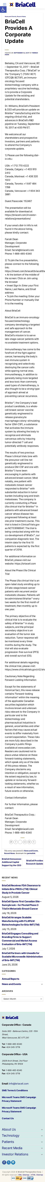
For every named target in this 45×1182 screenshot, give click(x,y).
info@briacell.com (19, 1083)
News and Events (10, 16)
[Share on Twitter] (20, 842)
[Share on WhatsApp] (11, 842)
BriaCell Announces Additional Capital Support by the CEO (11, 862)
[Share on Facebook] (16, 842)
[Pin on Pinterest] (29, 842)
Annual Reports (10, 978)
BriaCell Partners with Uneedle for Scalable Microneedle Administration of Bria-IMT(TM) (22, 957)
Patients (8, 1142)
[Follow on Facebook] (4, 1162)
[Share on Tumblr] (34, 842)
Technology (10, 1135)
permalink (31, 853)
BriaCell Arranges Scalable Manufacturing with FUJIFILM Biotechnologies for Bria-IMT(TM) (21, 921)
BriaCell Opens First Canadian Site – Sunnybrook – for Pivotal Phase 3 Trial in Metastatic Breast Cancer (21, 905)
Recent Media (12, 1148)
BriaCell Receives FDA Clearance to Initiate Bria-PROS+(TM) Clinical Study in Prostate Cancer (21, 889)
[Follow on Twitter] (9, 1162)
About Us (9, 1129)
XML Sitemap (23, 1175)
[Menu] (4, 4)
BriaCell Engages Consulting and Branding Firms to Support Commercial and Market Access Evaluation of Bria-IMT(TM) (20, 939)
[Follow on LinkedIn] (13, 1162)
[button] (3, 9)
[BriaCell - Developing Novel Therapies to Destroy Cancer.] (22, 4)
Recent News (21, 16)
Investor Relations (15, 1154)
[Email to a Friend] (25, 842)
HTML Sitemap (37, 1175)
